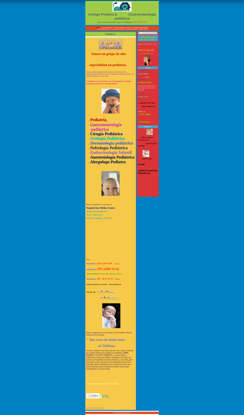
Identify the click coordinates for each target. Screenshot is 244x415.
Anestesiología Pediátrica (112, 157)
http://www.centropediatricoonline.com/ (95, 408)
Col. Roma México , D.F (146, 53)
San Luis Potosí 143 (147, 43)
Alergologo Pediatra (108, 162)
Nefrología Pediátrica (109, 148)
